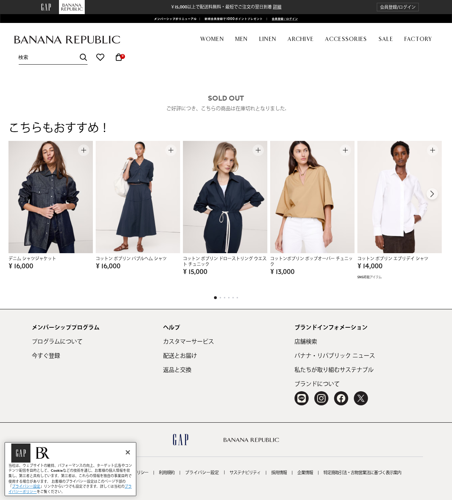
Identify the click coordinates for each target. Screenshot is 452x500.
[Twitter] (361, 398)
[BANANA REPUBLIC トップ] (67, 40)
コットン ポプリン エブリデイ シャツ (392, 259)
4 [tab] (229, 297)
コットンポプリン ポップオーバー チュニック (311, 262)
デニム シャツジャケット (32, 259)
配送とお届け (180, 356)
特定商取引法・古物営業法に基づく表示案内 (362, 473)
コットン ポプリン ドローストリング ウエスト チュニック (225, 262)
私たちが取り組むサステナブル (334, 370)
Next (432, 194)
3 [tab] (224, 297)
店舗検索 (306, 342)
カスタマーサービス (188, 342)
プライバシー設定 (202, 473)
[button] (397, 7)
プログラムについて (57, 342)
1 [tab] (215, 297)
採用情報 (279, 473)
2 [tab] (220, 297)
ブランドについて (317, 384)
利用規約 (166, 473)
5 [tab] (233, 297)
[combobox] (53, 57)
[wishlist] (100, 57)
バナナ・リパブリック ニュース (335, 356)
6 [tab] (237, 297)
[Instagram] (321, 398)
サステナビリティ (245, 473)
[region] (70, 469)
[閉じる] (128, 452)
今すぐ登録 (46, 356)
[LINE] (302, 398)
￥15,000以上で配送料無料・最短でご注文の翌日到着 (226, 7)
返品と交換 (177, 370)
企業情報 (305, 473)
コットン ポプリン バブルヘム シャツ (131, 259)
